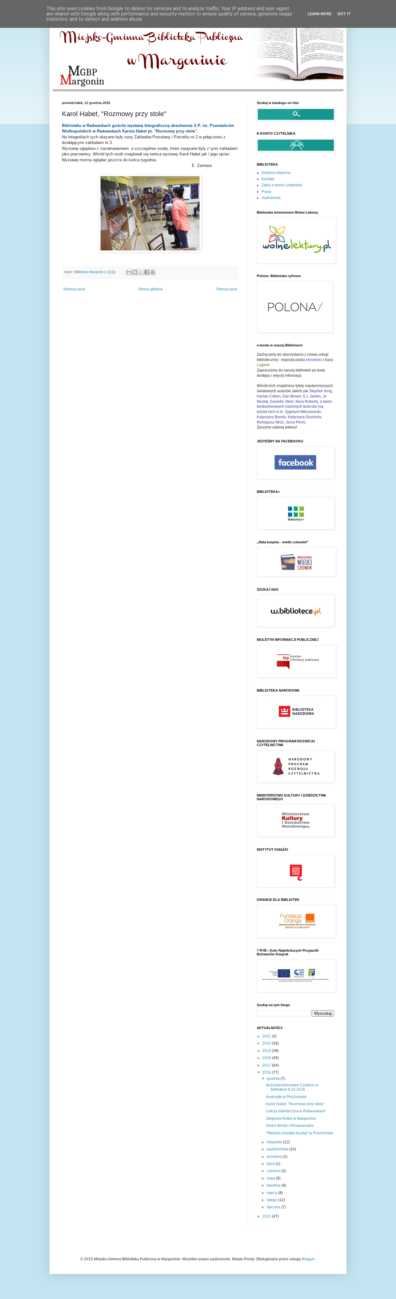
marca (272, 1193)
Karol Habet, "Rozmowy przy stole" (295, 1104)
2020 (267, 1043)
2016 (267, 1072)
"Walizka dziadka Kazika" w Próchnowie (299, 1133)
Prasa (266, 191)
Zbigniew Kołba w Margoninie (291, 1118)
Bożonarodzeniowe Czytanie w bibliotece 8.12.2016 (292, 1087)
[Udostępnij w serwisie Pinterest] (152, 272)
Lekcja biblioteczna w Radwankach (295, 1111)
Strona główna (150, 289)
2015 (267, 1216)
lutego (272, 1200)
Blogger (308, 1259)
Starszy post (226, 289)
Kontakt (267, 179)
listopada (275, 1142)
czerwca (274, 1171)
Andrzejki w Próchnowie (286, 1097)
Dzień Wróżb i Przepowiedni (290, 1125)
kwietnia (274, 1185)
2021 (267, 1036)
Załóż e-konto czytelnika (281, 185)
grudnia (274, 1078)
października (278, 1149)
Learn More (319, 14)
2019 (267, 1051)
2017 (267, 1065)
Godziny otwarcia (276, 173)
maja (271, 1178)
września (275, 1156)
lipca (271, 1164)
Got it (344, 14)
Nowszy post (74, 289)
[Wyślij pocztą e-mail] (129, 272)
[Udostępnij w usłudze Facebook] (147, 272)
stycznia (274, 1207)
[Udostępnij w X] (141, 272)
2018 (267, 1058)
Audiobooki (271, 198)
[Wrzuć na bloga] (135, 272)
